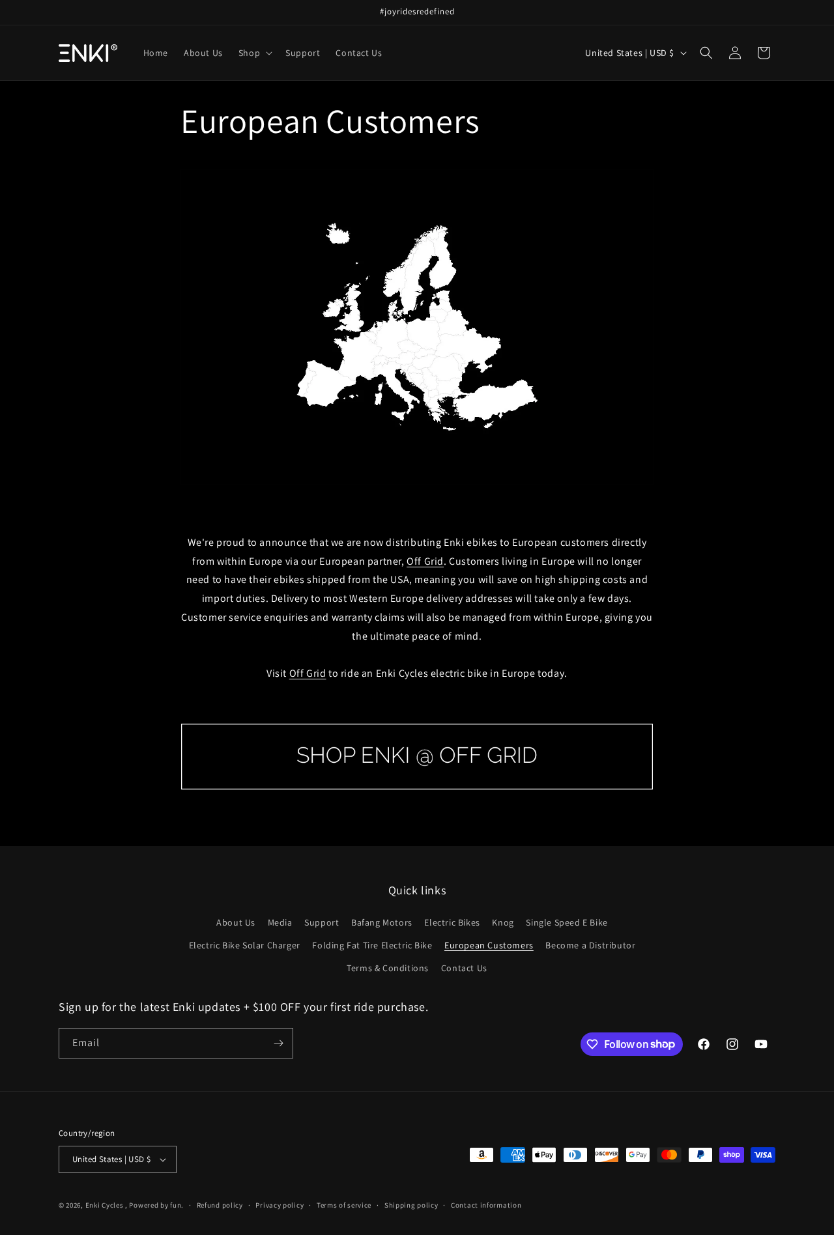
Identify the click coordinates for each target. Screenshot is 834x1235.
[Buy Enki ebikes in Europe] (417, 789)
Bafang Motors (381, 922)
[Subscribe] (278, 1043)
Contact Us (464, 968)
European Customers (489, 945)
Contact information (486, 1205)
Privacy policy (279, 1205)
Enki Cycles (104, 1205)
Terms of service (344, 1205)
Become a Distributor (590, 945)
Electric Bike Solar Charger (244, 945)
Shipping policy (411, 1205)
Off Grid (425, 561)
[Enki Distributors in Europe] (417, 483)
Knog (502, 922)
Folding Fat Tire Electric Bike (372, 945)
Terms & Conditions (388, 968)
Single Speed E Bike (566, 922)
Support (321, 922)
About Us (235, 922)
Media (280, 922)
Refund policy (220, 1205)
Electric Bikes (452, 922)
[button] (254, 52)
